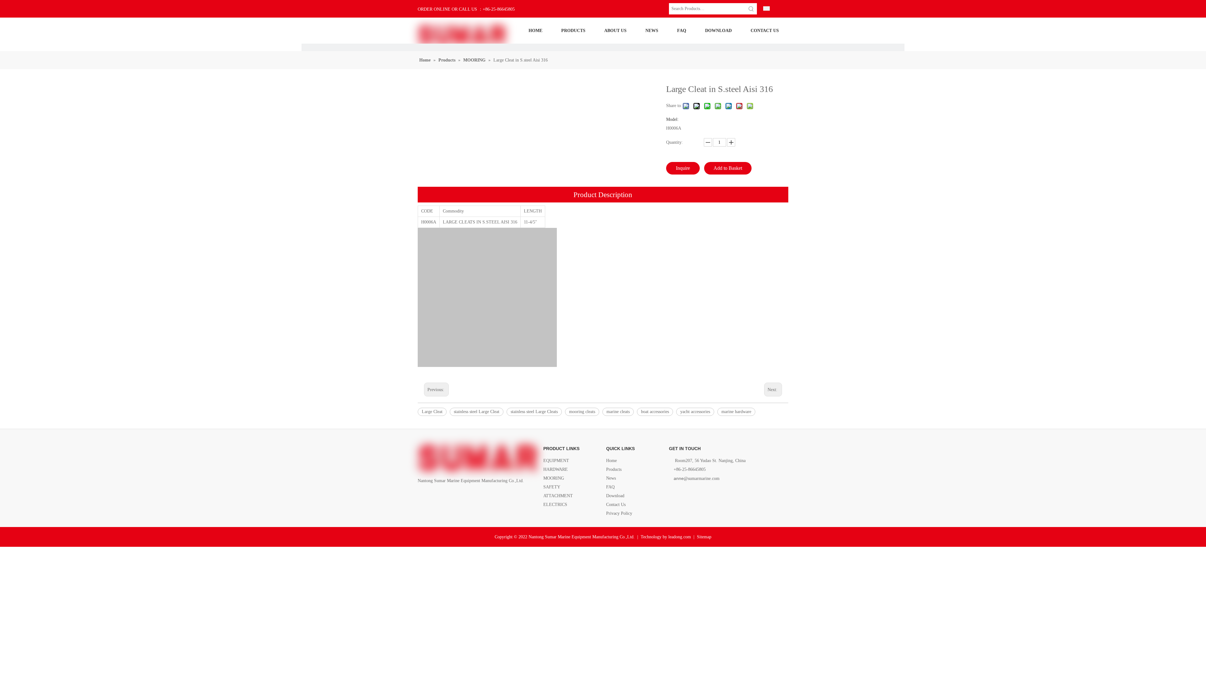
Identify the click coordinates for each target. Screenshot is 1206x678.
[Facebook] (422, 495)
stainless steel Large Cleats (534, 411)
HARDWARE (555, 469)
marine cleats (618, 411)
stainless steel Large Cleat (476, 411)
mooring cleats (582, 411)
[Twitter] (443, 495)
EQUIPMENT (556, 460)
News (611, 478)
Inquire (683, 168)
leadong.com (679, 537)
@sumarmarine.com (697, 478)
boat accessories (655, 411)
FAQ (610, 487)
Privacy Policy (619, 513)
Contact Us (616, 504)
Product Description (602, 195)
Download (615, 495)
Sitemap (704, 537)
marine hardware (736, 411)
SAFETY (551, 487)
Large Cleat (432, 411)
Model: (672, 119)
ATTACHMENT (558, 495)
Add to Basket (728, 168)
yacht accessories (695, 411)
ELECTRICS (555, 504)
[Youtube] (454, 495)
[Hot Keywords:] (751, 8)
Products (614, 469)
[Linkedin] (432, 495)
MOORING (553, 478)
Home (611, 460)
